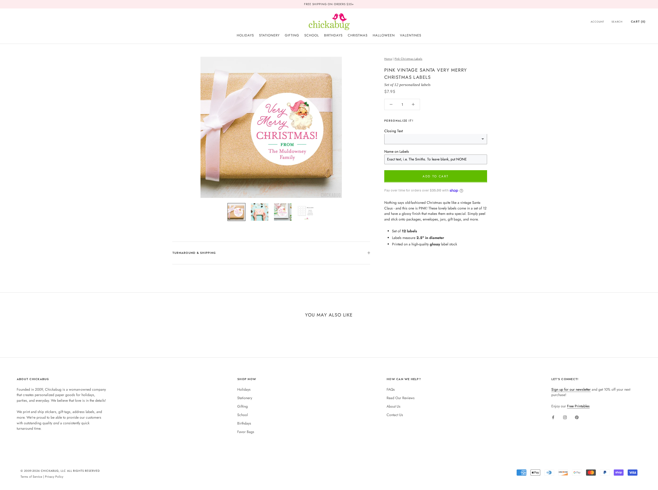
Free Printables (578, 406)
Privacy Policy (54, 476)
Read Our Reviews (401, 397)
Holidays (244, 389)
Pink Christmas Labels (409, 59)
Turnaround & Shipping (194, 253)
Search (617, 22)
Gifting (242, 406)
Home (388, 59)
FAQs (391, 389)
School (242, 414)
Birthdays (244, 423)
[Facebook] (553, 417)
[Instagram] (565, 417)
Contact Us (395, 414)
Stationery (244, 397)
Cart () (638, 22)
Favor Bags (245, 431)
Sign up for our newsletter (571, 389)
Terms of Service (31, 476)
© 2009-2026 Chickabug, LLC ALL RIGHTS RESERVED (60, 471)
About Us (393, 406)
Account (598, 22)
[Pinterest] (577, 417)
